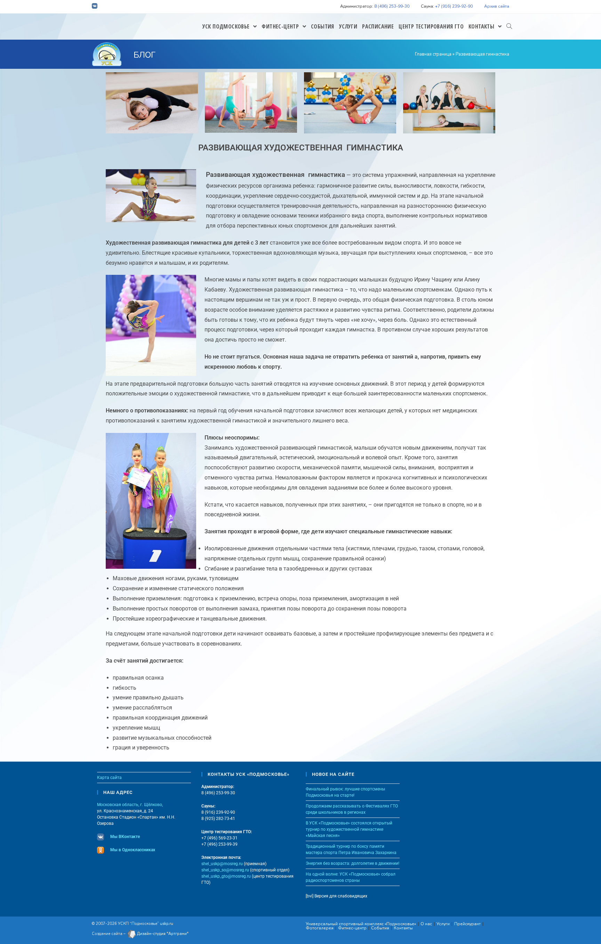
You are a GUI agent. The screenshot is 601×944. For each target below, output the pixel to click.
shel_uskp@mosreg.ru (222, 863)
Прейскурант (467, 924)
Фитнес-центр (352, 928)
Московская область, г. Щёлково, (130, 804)
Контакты (403, 928)
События (380, 928)
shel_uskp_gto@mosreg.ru (226, 876)
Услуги (443, 924)
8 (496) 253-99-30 (391, 6)
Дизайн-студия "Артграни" (162, 933)
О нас (426, 924)
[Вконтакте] (95, 7)
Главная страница (433, 54)
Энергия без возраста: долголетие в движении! (352, 863)
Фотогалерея (320, 928)
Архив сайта (496, 6)
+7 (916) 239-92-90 (454, 6)
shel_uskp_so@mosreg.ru (225, 870)
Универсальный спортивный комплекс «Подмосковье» (361, 924)
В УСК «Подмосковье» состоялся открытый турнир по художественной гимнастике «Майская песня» (349, 829)
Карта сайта (109, 777)
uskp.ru (166, 923)
